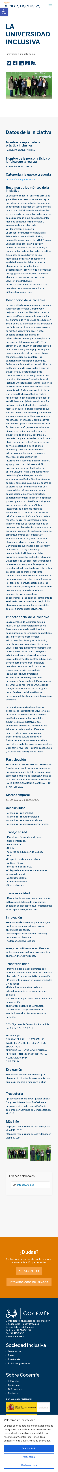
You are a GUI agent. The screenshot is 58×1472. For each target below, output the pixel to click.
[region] (29, 1443)
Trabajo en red (16, 832)
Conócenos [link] (14, 1385)
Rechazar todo (29, 1465)
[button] (50, 5)
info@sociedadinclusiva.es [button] (29, 1282)
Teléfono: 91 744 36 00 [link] (18, 1330)
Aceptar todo (29, 1448)
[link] (4, 12)
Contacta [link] (13, 1393)
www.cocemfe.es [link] (15, 1336)
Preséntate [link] (14, 1359)
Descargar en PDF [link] (33, 64)
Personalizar (29, 1456)
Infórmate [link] (13, 1381)
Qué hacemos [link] (15, 1389)
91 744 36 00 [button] (29, 1271)
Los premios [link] (14, 1351)
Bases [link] (11, 1355)
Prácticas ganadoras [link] (19, 1363)
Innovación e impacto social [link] (20, 179)
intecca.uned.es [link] (25, 1185)
